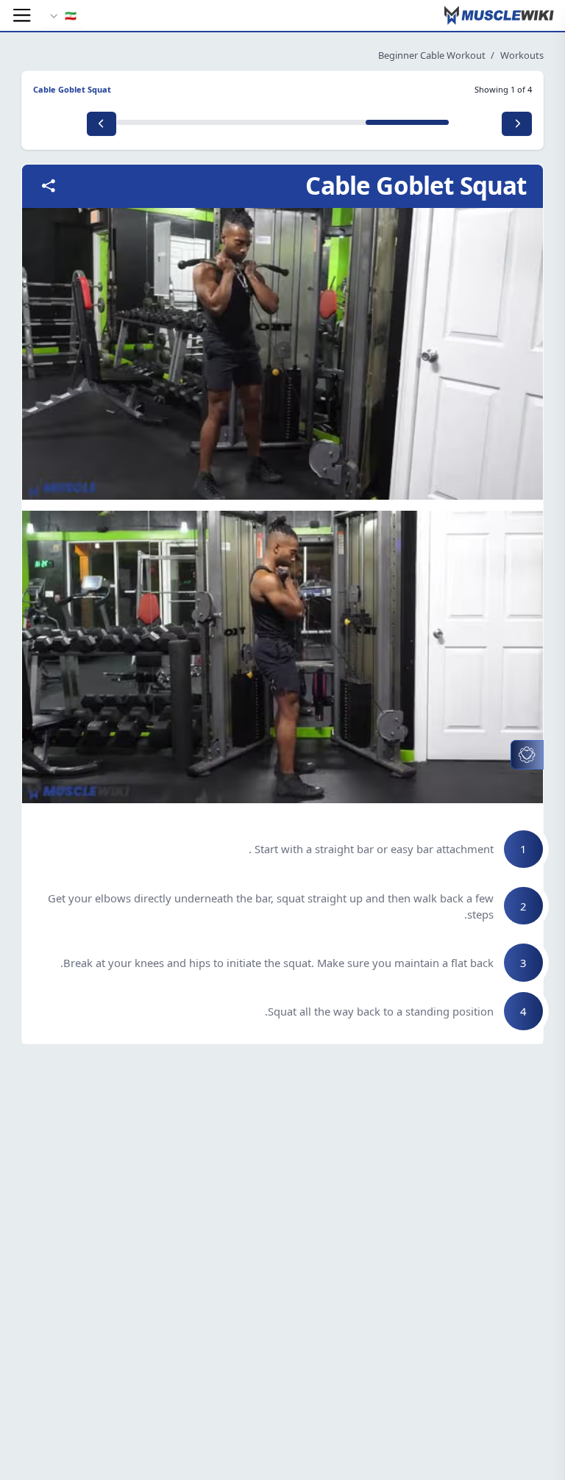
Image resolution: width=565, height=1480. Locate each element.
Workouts (522, 55)
